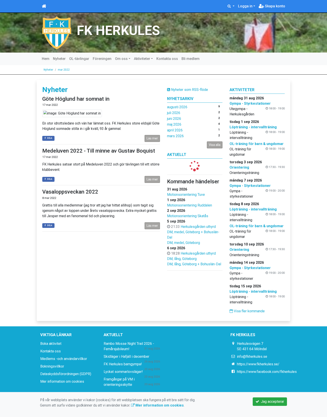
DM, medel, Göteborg (183, 243)
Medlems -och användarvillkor (63, 359)
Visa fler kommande (249, 311)
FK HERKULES (118, 30)
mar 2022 (64, 69)
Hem (45, 59)
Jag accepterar (271, 401)
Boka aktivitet (50, 343)
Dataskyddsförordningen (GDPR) (65, 374)
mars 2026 (175, 136)
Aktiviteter (142, 59)
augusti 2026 (177, 107)
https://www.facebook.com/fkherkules (267, 372)
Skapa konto (274, 6)
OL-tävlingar (79, 59)
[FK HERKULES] (56, 32)
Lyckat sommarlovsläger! (123, 372)
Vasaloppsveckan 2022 (70, 192)
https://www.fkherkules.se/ (258, 364)
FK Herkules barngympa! (123, 364)
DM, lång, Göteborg (182, 259)
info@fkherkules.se (252, 356)
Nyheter (59, 59)
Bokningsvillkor (52, 366)
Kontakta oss (167, 59)
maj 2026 (174, 124)
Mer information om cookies (62, 381)
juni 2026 (174, 119)
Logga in (245, 6)
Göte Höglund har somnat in (75, 99)
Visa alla (214, 145)
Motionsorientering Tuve (186, 194)
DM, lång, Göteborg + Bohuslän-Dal (194, 264)
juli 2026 (173, 113)
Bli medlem (191, 59)
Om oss (121, 59)
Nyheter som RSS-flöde (189, 90)
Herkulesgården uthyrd (198, 227)
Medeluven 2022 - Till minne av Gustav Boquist (98, 151)
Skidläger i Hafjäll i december (126, 356)
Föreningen (102, 59)
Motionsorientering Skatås (187, 216)
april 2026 (175, 130)
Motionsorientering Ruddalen (189, 205)
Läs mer (152, 138)
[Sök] (231, 6)
